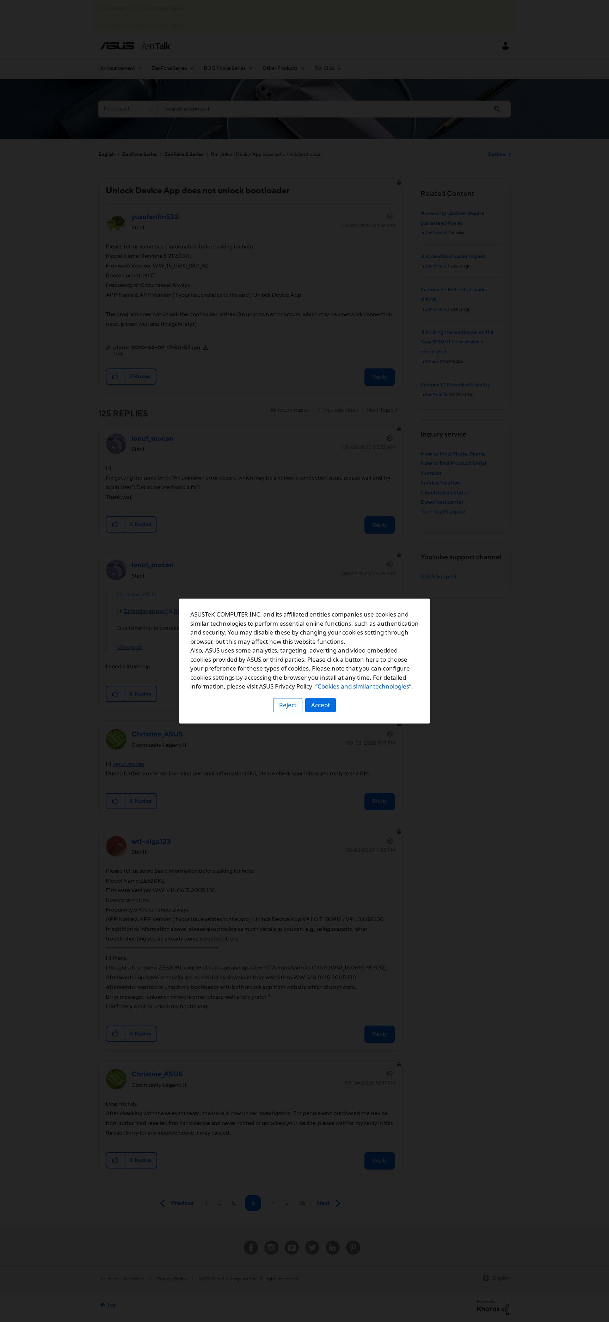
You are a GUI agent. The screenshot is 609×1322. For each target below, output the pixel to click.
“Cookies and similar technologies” (363, 686)
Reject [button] (287, 705)
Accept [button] (320, 705)
